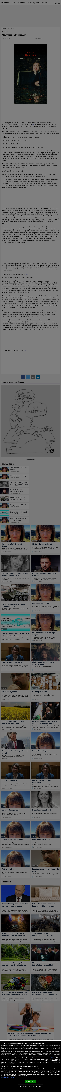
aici (52, 1057)
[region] (30, 1066)
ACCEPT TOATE (30, 1081)
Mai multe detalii (11, 1050)
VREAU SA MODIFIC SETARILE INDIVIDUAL (30, 1086)
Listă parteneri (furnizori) (8, 1077)
